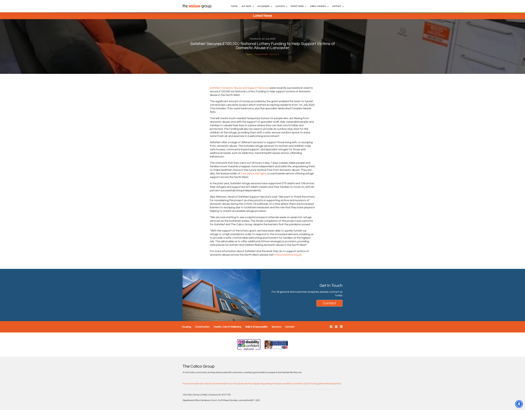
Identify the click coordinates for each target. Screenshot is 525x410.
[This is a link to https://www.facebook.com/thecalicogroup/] (331, 326)
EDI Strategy (312, 384)
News (249, 54)
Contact (336, 6)
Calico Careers (318, 6)
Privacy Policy (232, 384)
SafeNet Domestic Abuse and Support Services (239, 88)
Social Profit (261, 54)
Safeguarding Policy (268, 384)
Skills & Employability (256, 326)
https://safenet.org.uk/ (288, 254)
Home (234, 6)
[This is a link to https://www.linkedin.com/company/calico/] (341, 326)
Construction (202, 326)
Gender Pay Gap (248, 384)
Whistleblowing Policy (330, 384)
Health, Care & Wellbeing (227, 326)
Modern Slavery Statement (210, 384)
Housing (186, 326)
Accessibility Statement (291, 384)
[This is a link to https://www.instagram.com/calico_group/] (336, 326)
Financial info (189, 384)
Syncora (280, 6)
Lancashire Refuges (253, 173)
